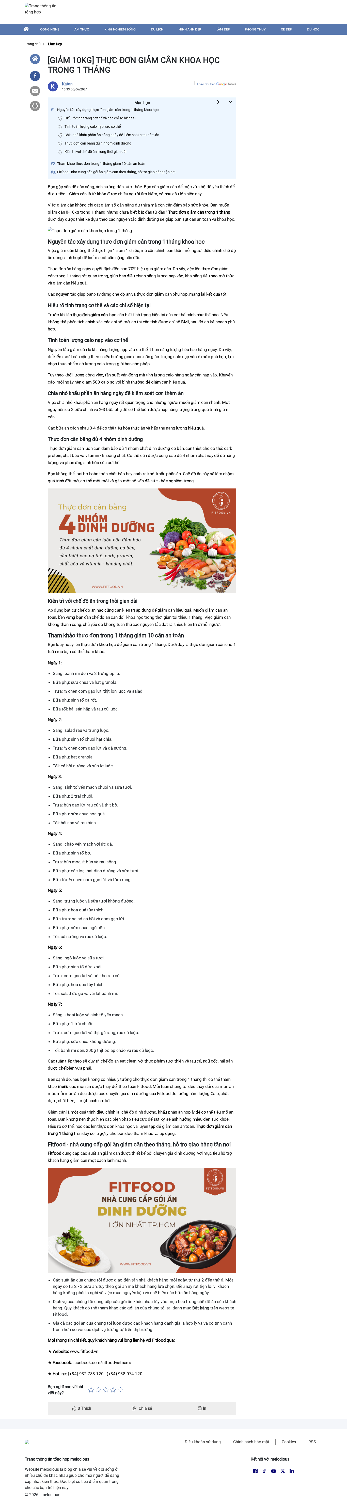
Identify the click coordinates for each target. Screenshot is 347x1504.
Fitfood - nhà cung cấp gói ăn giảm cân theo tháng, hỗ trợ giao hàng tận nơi (116, 172)
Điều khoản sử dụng (203, 1441)
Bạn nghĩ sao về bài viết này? (65, 1389)
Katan (67, 84)
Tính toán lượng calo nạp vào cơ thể (93, 126)
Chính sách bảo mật (251, 1441)
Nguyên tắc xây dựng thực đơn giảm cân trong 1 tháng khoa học (108, 110)
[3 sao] (106, 1390)
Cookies (289, 1441)
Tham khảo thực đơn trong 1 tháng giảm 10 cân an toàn (101, 164)
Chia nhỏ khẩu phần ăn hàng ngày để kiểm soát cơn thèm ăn (112, 135)
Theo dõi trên (206, 84)
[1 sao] (91, 1390)
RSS (312, 1441)
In (204, 1408)
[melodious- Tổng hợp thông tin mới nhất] (43, 12)
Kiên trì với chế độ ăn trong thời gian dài (95, 152)
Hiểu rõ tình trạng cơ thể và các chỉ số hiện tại (100, 118)
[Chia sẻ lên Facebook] (35, 76)
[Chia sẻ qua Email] (35, 91)
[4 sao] (113, 1390)
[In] (35, 106)
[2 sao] (98, 1390)
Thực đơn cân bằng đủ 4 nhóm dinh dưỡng (98, 143)
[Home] (35, 59)
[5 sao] (120, 1390)
